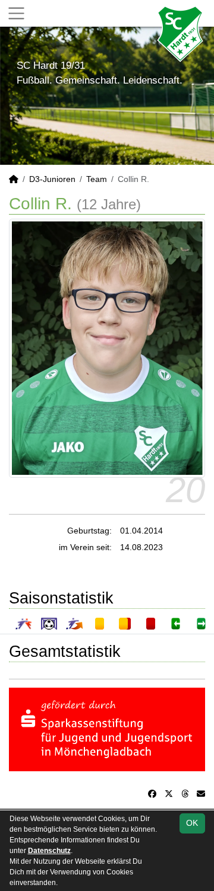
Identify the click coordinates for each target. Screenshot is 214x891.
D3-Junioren (52, 179)
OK (192, 823)
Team (96, 179)
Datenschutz (49, 851)
